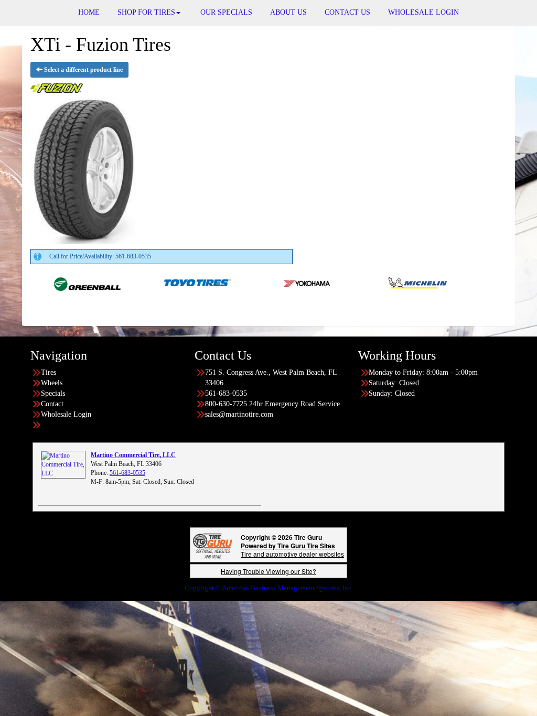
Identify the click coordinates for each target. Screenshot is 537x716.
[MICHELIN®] (388, 282)
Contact (52, 404)
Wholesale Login (66, 414)
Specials (53, 393)
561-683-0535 (127, 472)
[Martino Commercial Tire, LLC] (63, 464)
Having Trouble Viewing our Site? (268, 571)
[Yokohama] (278, 282)
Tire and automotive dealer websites (292, 549)
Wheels (51, 383)
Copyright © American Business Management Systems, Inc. (269, 588)
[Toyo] (168, 282)
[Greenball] (58, 282)
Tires (48, 372)
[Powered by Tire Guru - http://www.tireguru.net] (212, 544)
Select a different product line (82, 69)
